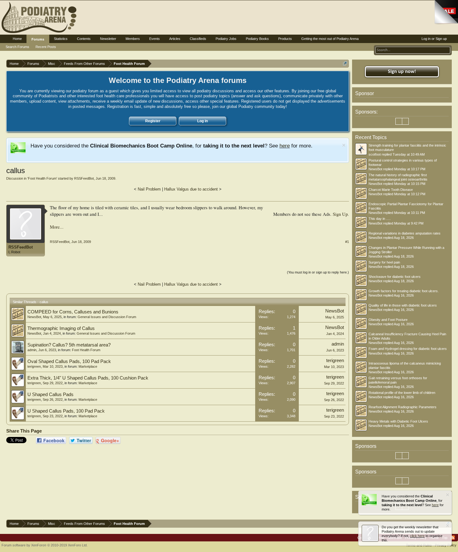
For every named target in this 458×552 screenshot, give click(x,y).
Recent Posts (46, 47)
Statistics (61, 39)
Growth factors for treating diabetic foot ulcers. (404, 291)
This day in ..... (380, 218)
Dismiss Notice (343, 145)
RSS (453, 537)
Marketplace (88, 366)
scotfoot (375, 154)
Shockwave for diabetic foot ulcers (395, 276)
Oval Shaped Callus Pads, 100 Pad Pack (69, 361)
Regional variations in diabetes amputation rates (405, 233)
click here (417, 536)
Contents (84, 39)
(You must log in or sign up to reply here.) (318, 272)
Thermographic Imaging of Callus (61, 328)
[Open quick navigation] (345, 63)
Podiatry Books (257, 39)
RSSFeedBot (84, 178)
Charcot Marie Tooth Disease (391, 189)
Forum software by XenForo (45, 545)
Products (285, 39)
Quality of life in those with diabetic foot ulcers (403, 305)
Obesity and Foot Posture (388, 320)
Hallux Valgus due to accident (191, 189)
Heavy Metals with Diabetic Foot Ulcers (398, 421)
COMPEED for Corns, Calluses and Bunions (72, 311)
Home (17, 39)
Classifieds (198, 39)
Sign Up (340, 214)
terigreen (34, 366)
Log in (202, 121)
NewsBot (34, 317)
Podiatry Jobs (226, 39)
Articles (174, 39)
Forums (37, 39)
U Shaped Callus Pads (50, 394)
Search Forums (17, 47)
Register (152, 121)
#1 (347, 242)
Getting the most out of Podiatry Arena (330, 39)
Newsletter (108, 39)
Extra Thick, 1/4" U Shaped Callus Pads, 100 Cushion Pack (87, 377)
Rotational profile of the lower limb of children (402, 393)
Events (154, 39)
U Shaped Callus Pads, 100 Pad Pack (66, 411)
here (284, 146)
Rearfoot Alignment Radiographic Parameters (403, 407)
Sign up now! (402, 71)
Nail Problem (149, 189)
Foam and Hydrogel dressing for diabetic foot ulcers (408, 349)
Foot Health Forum (42, 178)
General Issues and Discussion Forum (107, 317)
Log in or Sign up (434, 39)
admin (31, 350)
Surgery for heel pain (384, 262)
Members (133, 39)
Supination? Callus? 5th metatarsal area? (69, 344)
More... (57, 227)
